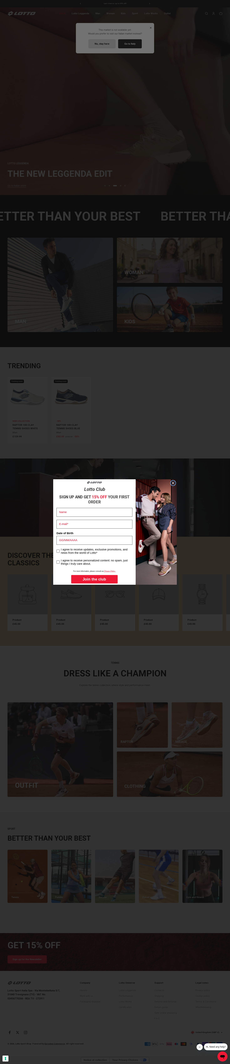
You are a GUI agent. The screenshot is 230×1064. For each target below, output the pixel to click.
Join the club (94, 579)
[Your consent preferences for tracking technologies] (5, 1058)
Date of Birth (64, 533)
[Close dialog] (173, 483)
